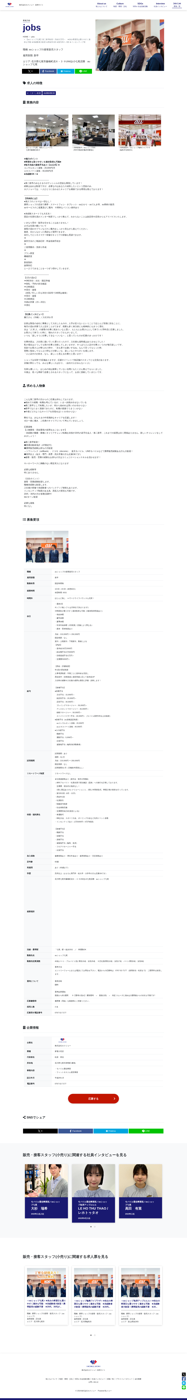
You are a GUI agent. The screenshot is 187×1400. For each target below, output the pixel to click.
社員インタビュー (98, 1379)
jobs (33, 37)
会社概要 (138, 1379)
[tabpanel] (46, 1191)
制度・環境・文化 (66, 1379)
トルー (109, 1391)
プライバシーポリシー (124, 1379)
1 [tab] (91, 1227)
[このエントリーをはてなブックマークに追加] (184, 1383)
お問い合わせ (93, 1382)
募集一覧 (110, 1379)
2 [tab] (95, 1227)
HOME (25, 37)
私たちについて (51, 1379)
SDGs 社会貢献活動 (82, 1379)
